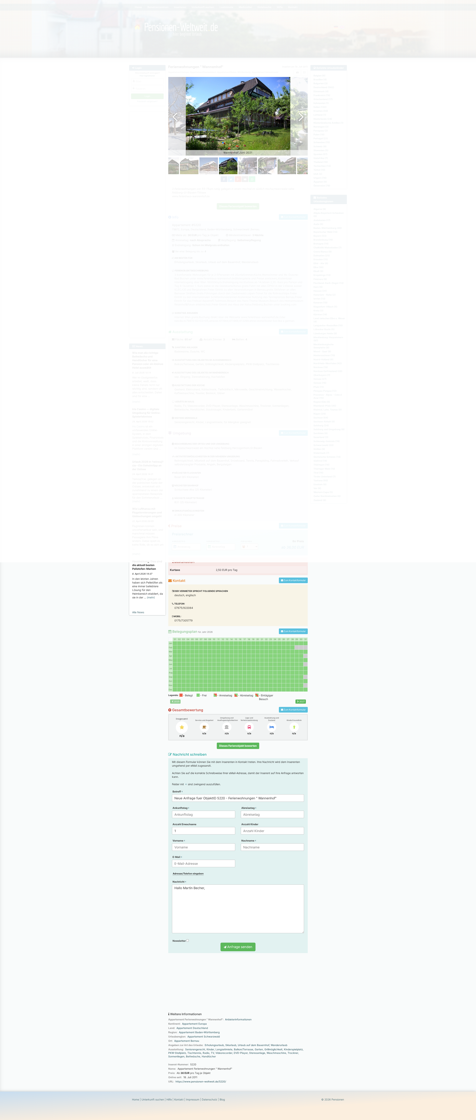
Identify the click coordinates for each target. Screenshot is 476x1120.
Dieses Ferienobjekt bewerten (238, 745)
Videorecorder (224, 1052)
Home (135, 1099)
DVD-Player (241, 1052)
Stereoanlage (257, 1052)
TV (212, 1052)
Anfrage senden (239, 947)
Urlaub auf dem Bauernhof (253, 1045)
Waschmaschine (276, 1052)
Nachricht (179, 881)
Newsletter (179, 940)
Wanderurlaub (279, 1045)
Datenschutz (209, 1099)
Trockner (293, 1052)
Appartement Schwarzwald (203, 1036)
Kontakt (179, 1099)
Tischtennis (194, 1052)
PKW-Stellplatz (177, 1052)
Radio (206, 1052)
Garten (259, 1049)
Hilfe (169, 1099)
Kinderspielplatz (293, 1049)
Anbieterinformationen (238, 1019)
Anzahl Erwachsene (184, 824)
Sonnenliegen (176, 1056)
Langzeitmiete (224, 1049)
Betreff (177, 791)
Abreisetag (248, 807)
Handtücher (209, 1056)
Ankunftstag (180, 807)
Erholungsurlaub (214, 1045)
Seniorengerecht (195, 1049)
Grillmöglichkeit (273, 1049)
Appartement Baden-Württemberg (199, 1032)
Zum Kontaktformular (294, 580)
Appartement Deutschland (192, 1027)
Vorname (178, 840)
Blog (222, 1099)
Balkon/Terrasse (243, 1049)
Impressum (192, 1099)
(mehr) (151, 597)
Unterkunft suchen (152, 1099)
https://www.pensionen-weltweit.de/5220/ (201, 1081)
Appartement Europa (194, 1023)
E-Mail (177, 856)
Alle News (138, 612)
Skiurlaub (230, 1045)
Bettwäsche (193, 1056)
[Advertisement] (238, 983)
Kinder (210, 1049)
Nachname (248, 840)
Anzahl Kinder (249, 824)
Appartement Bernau (186, 1040)
